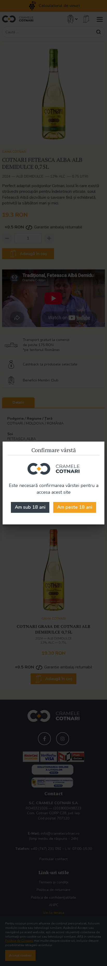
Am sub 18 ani (30, 507)
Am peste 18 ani (74, 507)
